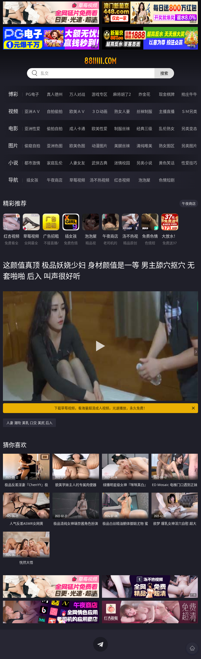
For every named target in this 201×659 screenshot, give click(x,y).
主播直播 (167, 111)
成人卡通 (77, 128)
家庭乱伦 (55, 163)
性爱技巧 (189, 163)
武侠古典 (99, 163)
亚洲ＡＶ (32, 111)
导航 (13, 180)
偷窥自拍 (32, 145)
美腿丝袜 (122, 145)
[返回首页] (192, 648)
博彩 (13, 94)
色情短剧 (167, 180)
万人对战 (77, 94)
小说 (13, 162)
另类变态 (189, 128)
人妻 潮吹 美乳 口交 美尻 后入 (29, 422)
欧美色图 (77, 145)
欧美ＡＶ (77, 111)
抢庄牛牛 (189, 94)
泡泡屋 (144, 180)
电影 (13, 128)
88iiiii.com (100, 61)
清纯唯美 (144, 145)
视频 (13, 111)
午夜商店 (55, 180)
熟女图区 (167, 145)
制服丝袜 (122, 128)
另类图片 (189, 145)
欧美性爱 (99, 128)
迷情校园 (122, 163)
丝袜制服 (144, 111)
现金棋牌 (167, 94)
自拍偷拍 (55, 111)
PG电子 (32, 94)
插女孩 (32, 180)
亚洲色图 (55, 145)
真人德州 (55, 94)
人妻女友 (77, 163)
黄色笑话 (167, 163)
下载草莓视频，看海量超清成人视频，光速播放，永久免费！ (100, 408)
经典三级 (144, 128)
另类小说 (144, 163)
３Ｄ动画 (99, 111)
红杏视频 (122, 180)
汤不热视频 (99, 180)
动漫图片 (99, 145)
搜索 (164, 73)
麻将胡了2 (122, 94)
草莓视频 (77, 180)
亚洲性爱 (32, 128)
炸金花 (144, 94)
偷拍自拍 (55, 128)
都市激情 (32, 163)
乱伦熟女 (167, 128)
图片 (13, 145)
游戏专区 (99, 94)
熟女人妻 (122, 111)
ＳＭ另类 (189, 111)
